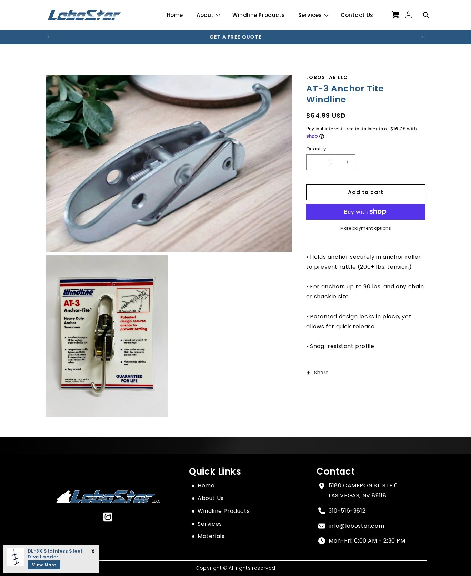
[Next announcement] (422, 36)
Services (310, 15)
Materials (211, 536)
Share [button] (321, 372)
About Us (211, 498)
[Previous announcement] (48, 36)
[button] (207, 15)
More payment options (365, 228)
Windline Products (224, 511)
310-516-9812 (347, 511)
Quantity (316, 148)
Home (206, 485)
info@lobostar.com (356, 526)
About (205, 15)
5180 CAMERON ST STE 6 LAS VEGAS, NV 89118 (363, 490)
